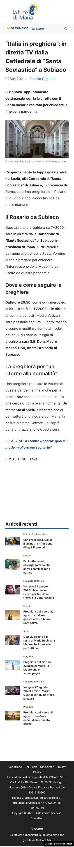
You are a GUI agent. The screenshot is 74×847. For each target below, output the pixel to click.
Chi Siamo (31, 767)
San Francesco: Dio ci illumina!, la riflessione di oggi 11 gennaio (37, 543)
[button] (65, 28)
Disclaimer (47, 767)
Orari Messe (19, 28)
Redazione (15, 767)
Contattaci (37, 818)
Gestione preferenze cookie (58, 843)
